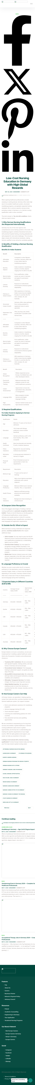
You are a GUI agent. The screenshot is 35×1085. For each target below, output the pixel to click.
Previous (6, 807)
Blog (17, 14)
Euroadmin (16, 191)
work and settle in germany (11, 802)
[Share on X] (17, 97)
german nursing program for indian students (16, 761)
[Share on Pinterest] (17, 139)
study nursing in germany (10, 798)
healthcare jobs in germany (11, 777)
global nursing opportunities (11, 773)
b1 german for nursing (25, 753)
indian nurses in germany (10, 781)
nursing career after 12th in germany (13, 790)
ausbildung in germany (9, 753)
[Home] (15, 3)
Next (29, 807)
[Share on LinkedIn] (17, 176)
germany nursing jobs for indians (12, 769)
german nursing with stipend (11, 765)
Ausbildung (5, 827)
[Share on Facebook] (17, 65)
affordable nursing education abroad (14, 749)
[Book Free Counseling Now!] (30, 1080)
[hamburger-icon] (31, 4)
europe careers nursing (9, 757)
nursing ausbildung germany (11, 785)
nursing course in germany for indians (14, 794)
